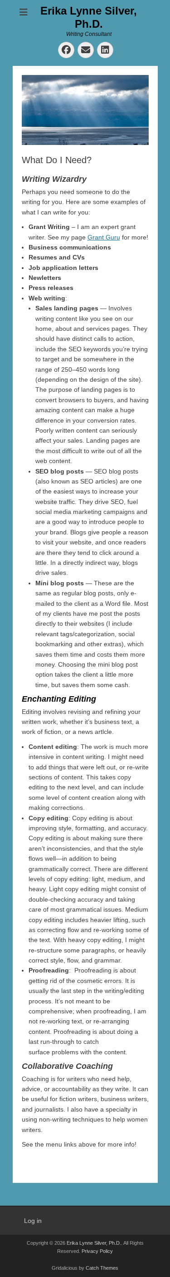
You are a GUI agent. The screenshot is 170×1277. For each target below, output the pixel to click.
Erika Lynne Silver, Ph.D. (88, 17)
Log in (33, 1220)
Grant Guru (103, 237)
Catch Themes (102, 1268)
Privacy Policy (97, 1251)
